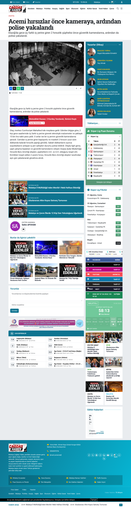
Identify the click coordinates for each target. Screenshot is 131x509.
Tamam (94, 500)
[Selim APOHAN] (15, 226)
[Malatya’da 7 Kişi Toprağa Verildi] (70, 270)
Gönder (14, 311)
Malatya (39, 9)
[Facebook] (89, 455)
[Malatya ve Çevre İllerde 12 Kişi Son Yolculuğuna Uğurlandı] (21, 247)
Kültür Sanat (92, 9)
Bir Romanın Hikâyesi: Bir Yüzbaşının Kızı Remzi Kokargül (107, 73)
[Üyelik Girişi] (121, 2)
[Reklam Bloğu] (46, 323)
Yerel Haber (103, 9)
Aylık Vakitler (93, 328)
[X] (92, 455)
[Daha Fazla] (22, 88)
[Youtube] (108, 455)
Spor (68, 9)
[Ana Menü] (122, 8)
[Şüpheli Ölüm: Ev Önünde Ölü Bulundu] (46, 270)
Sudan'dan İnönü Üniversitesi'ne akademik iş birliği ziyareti (113, 375)
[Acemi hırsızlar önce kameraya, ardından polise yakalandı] (46, 64)
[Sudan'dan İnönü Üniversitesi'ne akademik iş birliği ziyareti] (113, 362)
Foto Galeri (16, 2)
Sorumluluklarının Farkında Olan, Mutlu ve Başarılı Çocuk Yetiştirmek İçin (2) (108, 93)
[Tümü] (120, 45)
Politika (47, 9)
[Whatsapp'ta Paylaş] (18, 88)
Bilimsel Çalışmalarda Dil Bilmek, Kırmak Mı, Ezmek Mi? (108, 105)
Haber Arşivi (101, 482)
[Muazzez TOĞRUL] (91, 52)
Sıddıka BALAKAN (104, 111)
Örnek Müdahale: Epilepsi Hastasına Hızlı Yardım (19, 279)
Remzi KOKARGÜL (103, 69)
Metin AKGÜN (102, 89)
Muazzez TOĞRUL (104, 51)
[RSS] (104, 458)
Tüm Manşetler (46, 482)
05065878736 (54, 451)
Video (27, 2)
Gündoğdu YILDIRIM (104, 61)
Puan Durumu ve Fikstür (21, 482)
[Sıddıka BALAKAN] (91, 113)
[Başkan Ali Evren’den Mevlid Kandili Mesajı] (113, 386)
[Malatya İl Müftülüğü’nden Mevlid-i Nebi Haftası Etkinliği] (95, 337)
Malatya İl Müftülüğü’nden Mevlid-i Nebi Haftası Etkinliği (93, 350)
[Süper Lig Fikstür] (120, 190)
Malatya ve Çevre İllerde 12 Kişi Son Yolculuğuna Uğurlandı (20, 258)
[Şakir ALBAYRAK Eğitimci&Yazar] (91, 101)
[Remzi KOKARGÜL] (91, 72)
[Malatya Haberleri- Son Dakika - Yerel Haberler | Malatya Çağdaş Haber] (17, 8)
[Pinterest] (96, 455)
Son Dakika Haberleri (76, 482)
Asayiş (55, 9)
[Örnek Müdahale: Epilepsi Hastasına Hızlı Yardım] (21, 270)
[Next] (115, 455)
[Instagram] (100, 455)
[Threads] (111, 455)
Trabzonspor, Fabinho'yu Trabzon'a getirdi (93, 374)
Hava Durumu (45, 478)
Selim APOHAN (29, 225)
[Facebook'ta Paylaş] (10, 88)
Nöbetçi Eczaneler (19, 478)
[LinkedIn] (104, 455)
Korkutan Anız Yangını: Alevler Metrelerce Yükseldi (70, 257)
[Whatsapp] (119, 455)
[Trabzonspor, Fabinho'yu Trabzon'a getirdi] (95, 362)
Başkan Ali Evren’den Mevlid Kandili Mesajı (112, 398)
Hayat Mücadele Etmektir (107, 53)
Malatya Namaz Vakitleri (77, 478)
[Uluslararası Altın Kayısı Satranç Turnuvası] (113, 337)
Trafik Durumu (101, 478)
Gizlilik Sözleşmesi (83, 500)
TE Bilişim (119, 492)
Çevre (112, 9)
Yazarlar (37, 2)
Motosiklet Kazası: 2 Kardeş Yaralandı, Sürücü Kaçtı (45, 257)
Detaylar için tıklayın (104, 182)
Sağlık (61, 9)
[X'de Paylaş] (14, 88)
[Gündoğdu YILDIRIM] (91, 62)
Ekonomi (74, 9)
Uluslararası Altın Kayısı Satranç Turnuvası (112, 349)
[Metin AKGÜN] (91, 91)
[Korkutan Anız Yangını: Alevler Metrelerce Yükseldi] (70, 247)
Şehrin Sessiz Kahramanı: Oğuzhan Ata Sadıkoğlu (107, 83)
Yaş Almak (101, 63)
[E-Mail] (23, 229)
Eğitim (82, 9)
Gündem (31, 9)
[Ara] (118, 8)
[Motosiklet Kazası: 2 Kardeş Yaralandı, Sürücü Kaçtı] (46, 247)
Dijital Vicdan (102, 114)
